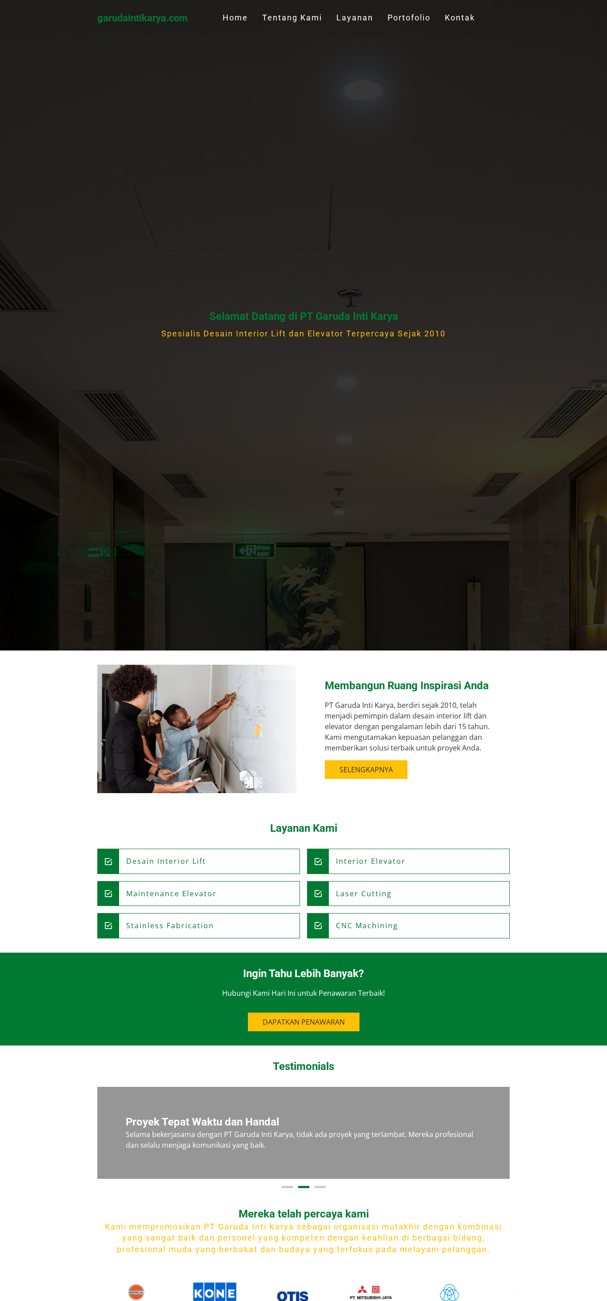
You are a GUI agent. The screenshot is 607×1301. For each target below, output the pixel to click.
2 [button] (303, 1187)
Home (235, 17)
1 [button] (287, 1187)
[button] (113, 1133)
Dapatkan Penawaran (304, 1022)
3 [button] (320, 1187)
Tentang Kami (292, 17)
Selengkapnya (366, 769)
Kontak (460, 17)
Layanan (354, 17)
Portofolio (409, 17)
